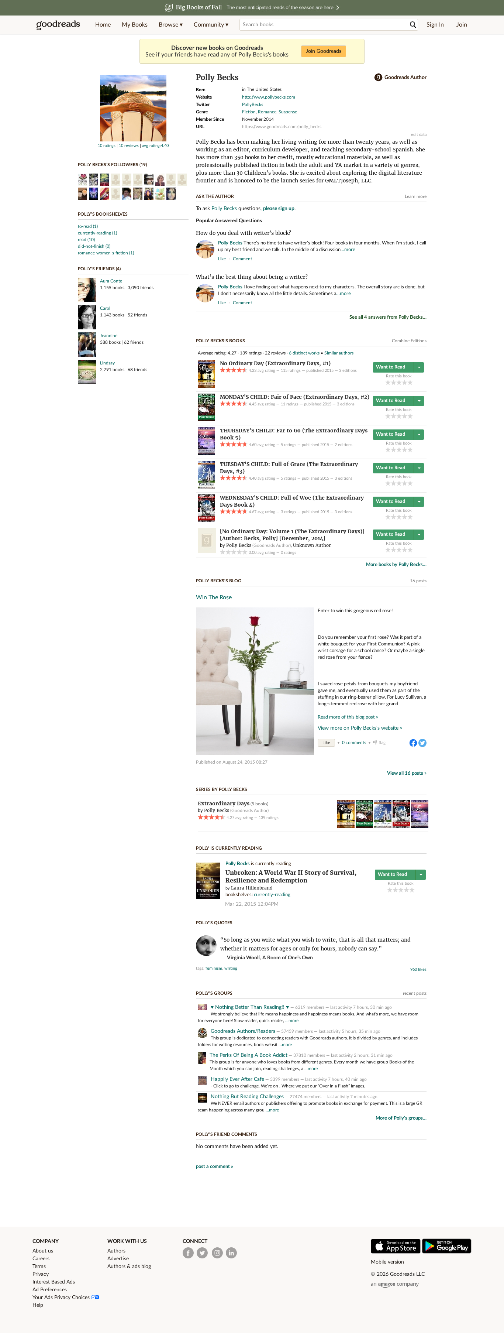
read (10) (86, 239)
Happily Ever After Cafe (237, 1079)
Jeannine (108, 335)
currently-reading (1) (97, 233)
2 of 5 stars (393, 382)
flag (423, 258)
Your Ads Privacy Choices (61, 1297)
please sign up (278, 208)
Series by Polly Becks (221, 789)
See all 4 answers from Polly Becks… (388, 317)
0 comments (354, 742)
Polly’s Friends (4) (99, 269)
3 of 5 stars (399, 382)
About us (42, 1251)
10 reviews (129, 146)
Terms (39, 1266)
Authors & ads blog (129, 1266)
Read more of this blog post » (348, 717)
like (222, 259)
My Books (135, 25)
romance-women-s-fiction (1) (106, 253)
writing (230, 968)
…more (348, 249)
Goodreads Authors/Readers (243, 1031)
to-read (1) (88, 226)
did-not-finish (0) (94, 246)
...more (291, 1020)
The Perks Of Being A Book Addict (248, 1055)
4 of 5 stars (404, 382)
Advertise (118, 1258)
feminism (214, 968)
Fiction (249, 112)
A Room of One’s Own (287, 957)
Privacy (40, 1274)
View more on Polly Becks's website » (360, 728)
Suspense (288, 112)
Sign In (435, 25)
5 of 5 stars (410, 382)
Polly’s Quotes (214, 923)
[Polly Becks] (133, 140)
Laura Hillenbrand (251, 888)
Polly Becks (224, 208)
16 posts (418, 581)
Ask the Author (215, 196)
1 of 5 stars (388, 382)
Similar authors (338, 353)
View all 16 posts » (407, 773)
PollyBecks (252, 104)
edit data (419, 135)
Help (37, 1305)
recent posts (415, 993)
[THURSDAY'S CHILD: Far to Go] (206, 453)
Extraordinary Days (223, 803)
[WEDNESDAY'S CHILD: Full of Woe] (206, 520)
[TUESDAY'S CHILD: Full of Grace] (206, 487)
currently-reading (272, 894)
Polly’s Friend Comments (226, 1134)
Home (103, 25)
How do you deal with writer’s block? (243, 233)
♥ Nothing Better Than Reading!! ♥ (250, 1007)
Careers (40, 1258)
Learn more (416, 196)
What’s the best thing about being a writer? (252, 277)
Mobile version (387, 1262)
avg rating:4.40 (155, 146)
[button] (170, 25)
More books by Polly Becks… (396, 564)
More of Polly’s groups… (401, 1118)
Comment (242, 259)
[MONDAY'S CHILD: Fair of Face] (206, 420)
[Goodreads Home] (58, 25)
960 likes (418, 969)
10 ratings (106, 146)
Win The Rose (214, 597)
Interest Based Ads (53, 1282)
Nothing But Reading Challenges (247, 1096)
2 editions (343, 445)
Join (461, 25)
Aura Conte (111, 281)
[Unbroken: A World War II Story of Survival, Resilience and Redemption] (208, 897)
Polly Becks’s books (220, 341)
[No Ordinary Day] (206, 386)
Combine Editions (409, 341)
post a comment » (214, 1166)
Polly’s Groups (214, 993)
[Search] (413, 24)
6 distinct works (304, 353)
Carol (105, 308)
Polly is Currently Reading (229, 848)
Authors (116, 1251)
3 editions (348, 371)
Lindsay (107, 363)
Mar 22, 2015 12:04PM (252, 904)
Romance (267, 112)
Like (326, 743)
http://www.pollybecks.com (268, 97)
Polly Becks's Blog (218, 581)
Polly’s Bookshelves (103, 214)
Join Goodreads (323, 51)
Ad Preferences (49, 1289)
